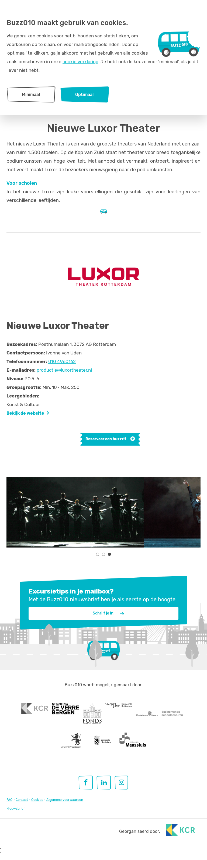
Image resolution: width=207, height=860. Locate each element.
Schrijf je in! (104, 613)
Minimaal (31, 94)
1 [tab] (97, 554)
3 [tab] (109, 554)
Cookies (37, 800)
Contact (22, 800)
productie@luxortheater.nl (64, 370)
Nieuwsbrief (15, 809)
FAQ (9, 800)
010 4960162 (62, 361)
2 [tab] (103, 554)
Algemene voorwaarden (64, 800)
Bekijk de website (25, 413)
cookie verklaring (80, 61)
